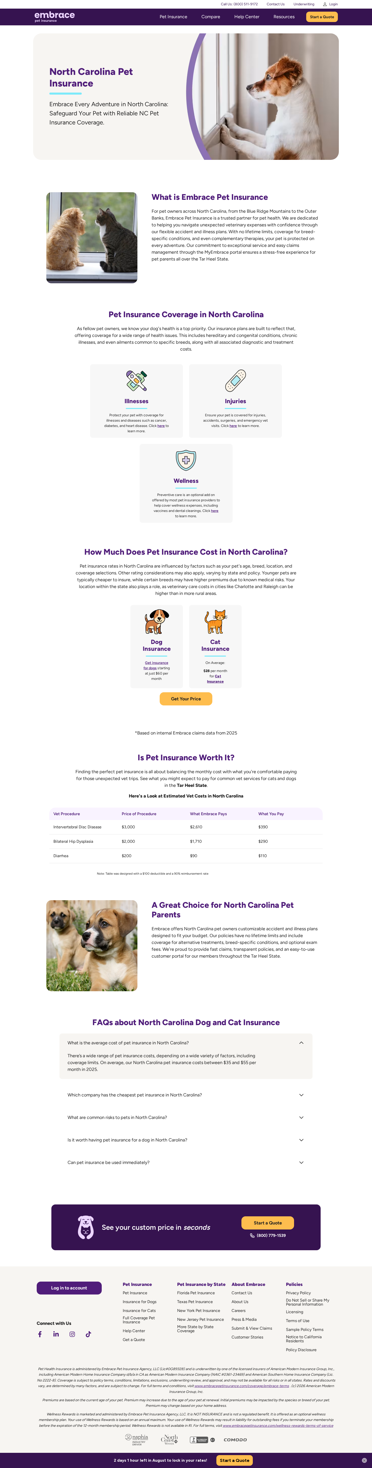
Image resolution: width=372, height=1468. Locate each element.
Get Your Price (186, 699)
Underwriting (304, 4)
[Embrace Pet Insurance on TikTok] (88, 1334)
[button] (186, 1042)
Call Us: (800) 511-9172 (239, 4)
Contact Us (276, 4)
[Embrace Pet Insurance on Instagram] (72, 1334)
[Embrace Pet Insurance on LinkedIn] (56, 1334)
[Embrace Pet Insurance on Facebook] (40, 1334)
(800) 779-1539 (271, 1235)
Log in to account (69, 1288)
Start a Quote (322, 17)
